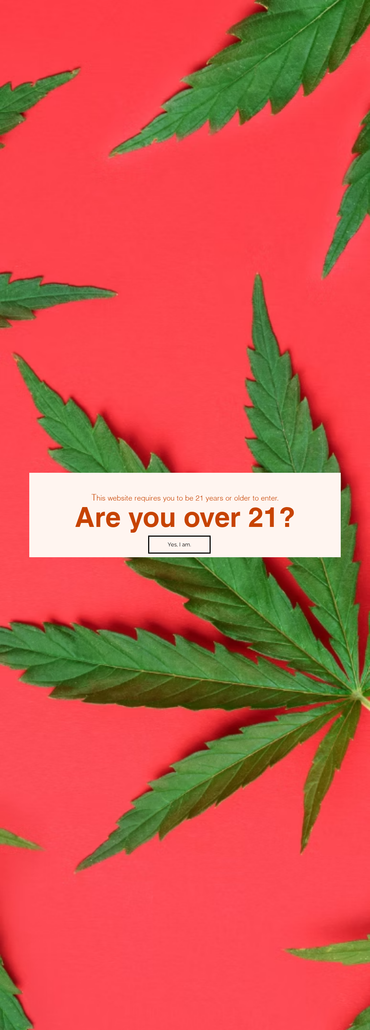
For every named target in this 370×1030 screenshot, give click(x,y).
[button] (179, 545)
